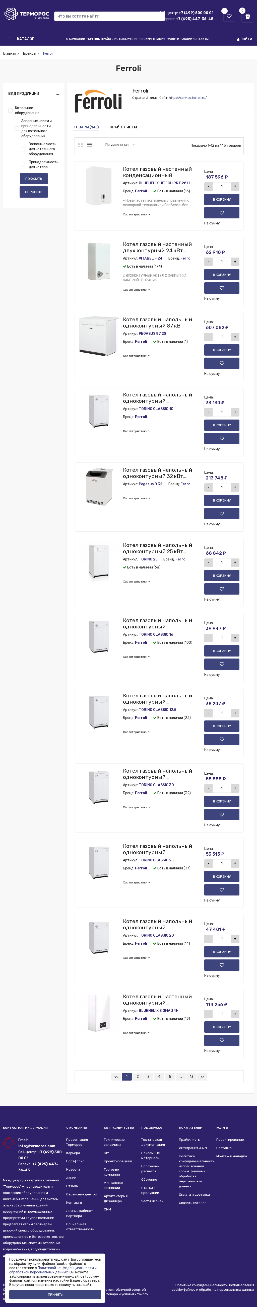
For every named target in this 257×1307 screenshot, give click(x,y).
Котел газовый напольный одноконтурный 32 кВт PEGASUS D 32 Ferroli (157, 476)
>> (202, 1077)
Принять (55, 1294)
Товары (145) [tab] (86, 127)
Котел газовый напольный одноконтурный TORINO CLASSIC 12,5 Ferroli (157, 701)
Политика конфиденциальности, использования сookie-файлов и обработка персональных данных (195, 1171)
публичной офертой (129, 1289)
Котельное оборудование (27, 110)
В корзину (222, 199)
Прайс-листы (112, 39)
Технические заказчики (114, 1142)
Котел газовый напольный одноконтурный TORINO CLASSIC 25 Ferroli (157, 852)
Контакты (201, 39)
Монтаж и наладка (231, 1156)
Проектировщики (118, 1161)
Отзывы (72, 1186)
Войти (246, 39)
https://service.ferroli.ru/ (188, 98)
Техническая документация (153, 1142)
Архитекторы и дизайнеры (116, 1198)
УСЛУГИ (222, 1127)
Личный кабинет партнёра (79, 1213)
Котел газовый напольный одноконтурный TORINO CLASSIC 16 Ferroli (157, 626)
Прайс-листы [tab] (123, 127)
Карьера (73, 1153)
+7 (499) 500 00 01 (196, 13)
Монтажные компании (113, 1185)
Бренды (94, 39)
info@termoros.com (36, 1146)
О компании (75, 39)
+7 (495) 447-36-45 (194, 19)
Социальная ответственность (80, 1226)
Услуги (173, 39)
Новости (73, 1169)
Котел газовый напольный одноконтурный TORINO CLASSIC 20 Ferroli (157, 927)
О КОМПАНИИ (76, 1127)
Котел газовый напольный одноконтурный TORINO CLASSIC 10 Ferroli (157, 400)
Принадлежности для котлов (43, 164)
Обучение (130, 39)
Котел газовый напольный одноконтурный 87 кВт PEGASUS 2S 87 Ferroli (157, 325)
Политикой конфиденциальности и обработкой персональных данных (53, 1270)
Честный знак (152, 1201)
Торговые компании (112, 1172)
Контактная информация (25, 1127)
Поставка (224, 1148)
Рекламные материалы (150, 1155)
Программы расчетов (150, 1168)
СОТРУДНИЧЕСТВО (119, 1127)
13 (192, 1077)
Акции (187, 39)
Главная (9, 53)
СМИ (107, 1209)
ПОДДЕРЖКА (151, 1127)
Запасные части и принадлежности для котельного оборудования (36, 128)
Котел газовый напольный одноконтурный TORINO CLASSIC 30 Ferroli (157, 777)
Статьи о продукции (150, 1190)
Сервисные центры (81, 1194)
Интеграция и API (193, 1148)
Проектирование (230, 1139)
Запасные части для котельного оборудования (42, 149)
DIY (106, 1153)
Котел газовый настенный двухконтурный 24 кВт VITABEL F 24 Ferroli (157, 250)
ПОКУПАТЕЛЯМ (191, 1127)
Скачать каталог (192, 1203)
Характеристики (135, 214)
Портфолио (75, 1161)
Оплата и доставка (194, 1194)
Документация (153, 39)
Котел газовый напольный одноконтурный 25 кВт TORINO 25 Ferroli (157, 551)
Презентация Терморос (77, 1142)
